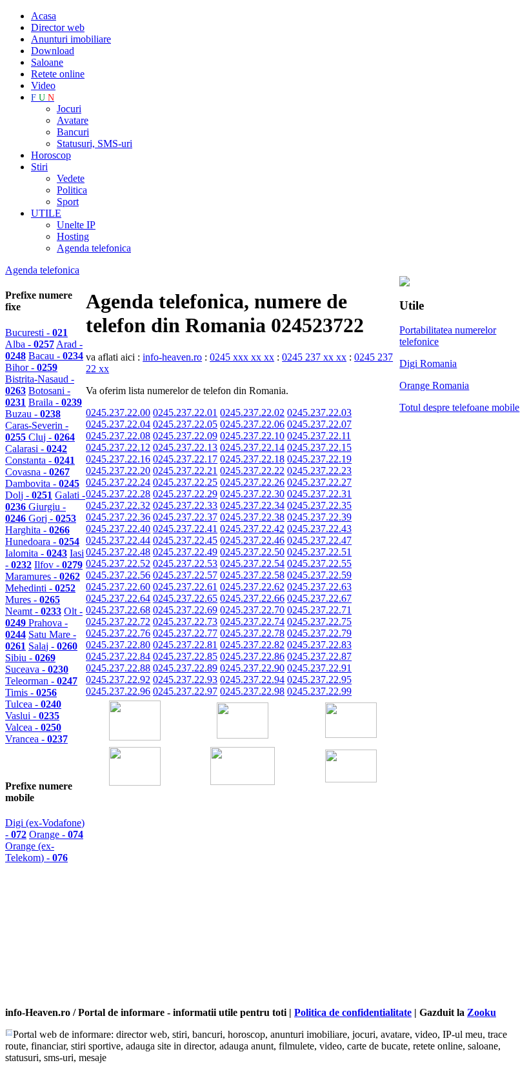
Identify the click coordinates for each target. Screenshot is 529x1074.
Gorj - (52, 518)
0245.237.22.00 (118, 412)
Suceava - (36, 669)
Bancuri (73, 131)
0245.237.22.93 (185, 679)
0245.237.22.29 (185, 493)
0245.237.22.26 (252, 482)
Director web (58, 27)
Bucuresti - (36, 332)
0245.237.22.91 (319, 667)
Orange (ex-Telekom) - (36, 851)
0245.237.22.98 (252, 691)
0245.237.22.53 (185, 563)
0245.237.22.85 (185, 656)
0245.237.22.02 (252, 412)
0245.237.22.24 (118, 482)
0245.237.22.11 (319, 435)
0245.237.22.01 (185, 412)
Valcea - (33, 727)
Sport (68, 201)
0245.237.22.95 (319, 679)
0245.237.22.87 (319, 656)
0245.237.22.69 (185, 609)
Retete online (58, 73)
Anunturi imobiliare (71, 39)
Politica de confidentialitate (353, 1012)
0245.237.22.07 (319, 424)
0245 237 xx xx (314, 357)
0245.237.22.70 (252, 609)
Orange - (56, 834)
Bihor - (31, 367)
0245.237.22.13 (185, 447)
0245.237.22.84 (118, 656)
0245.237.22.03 (319, 412)
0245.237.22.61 (185, 586)
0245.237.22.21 (185, 470)
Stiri (39, 166)
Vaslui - (32, 715)
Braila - (55, 402)
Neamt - (33, 611)
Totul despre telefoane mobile (459, 407)
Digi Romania (428, 363)
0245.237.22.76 (118, 633)
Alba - (29, 344)
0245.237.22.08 (118, 435)
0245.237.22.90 (252, 667)
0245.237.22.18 (252, 458)
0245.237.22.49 (185, 551)
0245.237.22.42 (252, 528)
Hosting (73, 236)
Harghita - (37, 529)
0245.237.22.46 (252, 540)
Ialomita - (36, 553)
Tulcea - (33, 704)
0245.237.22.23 (319, 470)
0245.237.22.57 (185, 575)
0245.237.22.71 (319, 609)
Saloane (47, 62)
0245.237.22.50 (252, 551)
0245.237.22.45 (185, 540)
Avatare (72, 120)
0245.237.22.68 (118, 609)
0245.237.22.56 (118, 575)
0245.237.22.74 (252, 621)
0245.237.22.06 (252, 424)
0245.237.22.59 (319, 575)
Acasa (43, 15)
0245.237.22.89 (185, 667)
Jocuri (69, 108)
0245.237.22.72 (118, 621)
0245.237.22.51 (319, 551)
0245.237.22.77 (185, 633)
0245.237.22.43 (319, 528)
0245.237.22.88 (118, 667)
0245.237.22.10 (252, 435)
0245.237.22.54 (252, 563)
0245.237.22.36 (118, 517)
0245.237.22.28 (118, 493)
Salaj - (52, 646)
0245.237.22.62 (252, 586)
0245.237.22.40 (118, 528)
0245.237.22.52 (118, 563)
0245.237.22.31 (319, 493)
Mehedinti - (40, 587)
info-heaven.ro (172, 357)
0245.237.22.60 (118, 586)
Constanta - (40, 460)
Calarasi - (36, 448)
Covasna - (37, 471)
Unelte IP (76, 224)
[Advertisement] (236, 914)
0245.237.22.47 (319, 540)
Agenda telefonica (94, 248)
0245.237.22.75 (319, 621)
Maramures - (42, 576)
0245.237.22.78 (252, 633)
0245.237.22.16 (118, 458)
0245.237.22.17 (185, 458)
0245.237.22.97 (185, 691)
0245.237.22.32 (118, 505)
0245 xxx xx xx (242, 357)
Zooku (481, 1012)
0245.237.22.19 (319, 458)
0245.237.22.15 (319, 447)
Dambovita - (42, 483)
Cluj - (51, 437)
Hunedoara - (42, 541)
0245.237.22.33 (185, 505)
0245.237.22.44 (118, 540)
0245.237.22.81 (185, 644)
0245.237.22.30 (252, 493)
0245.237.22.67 (319, 598)
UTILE (46, 213)
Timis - (31, 692)
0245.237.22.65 (185, 598)
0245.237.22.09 (185, 435)
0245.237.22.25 (185, 482)
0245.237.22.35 (319, 505)
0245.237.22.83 (319, 644)
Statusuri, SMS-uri (94, 143)
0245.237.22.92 (118, 679)
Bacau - (55, 355)
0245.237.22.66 (252, 598)
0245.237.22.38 (252, 517)
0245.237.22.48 (118, 551)
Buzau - (33, 413)
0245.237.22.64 (118, 598)
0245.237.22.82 (252, 644)
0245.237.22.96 (118, 691)
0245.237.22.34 (252, 505)
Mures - (32, 599)
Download (52, 50)
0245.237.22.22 (252, 470)
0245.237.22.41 (185, 528)
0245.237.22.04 (118, 424)
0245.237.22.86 (252, 656)
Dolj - (28, 495)
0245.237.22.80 (118, 644)
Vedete (71, 178)
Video (43, 85)
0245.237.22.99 (319, 691)
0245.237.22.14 (252, 447)
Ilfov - (58, 564)
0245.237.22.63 (319, 586)
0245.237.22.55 (319, 563)
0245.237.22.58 (252, 575)
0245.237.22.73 (185, 621)
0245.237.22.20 (118, 470)
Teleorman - (41, 680)
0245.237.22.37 (185, 517)
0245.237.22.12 (118, 447)
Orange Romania (434, 385)
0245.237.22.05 (185, 424)
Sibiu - (30, 657)
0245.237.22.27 (319, 482)
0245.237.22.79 (319, 633)
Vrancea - (36, 738)
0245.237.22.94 (252, 679)
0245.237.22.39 (319, 517)
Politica (72, 189)
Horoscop (51, 155)
